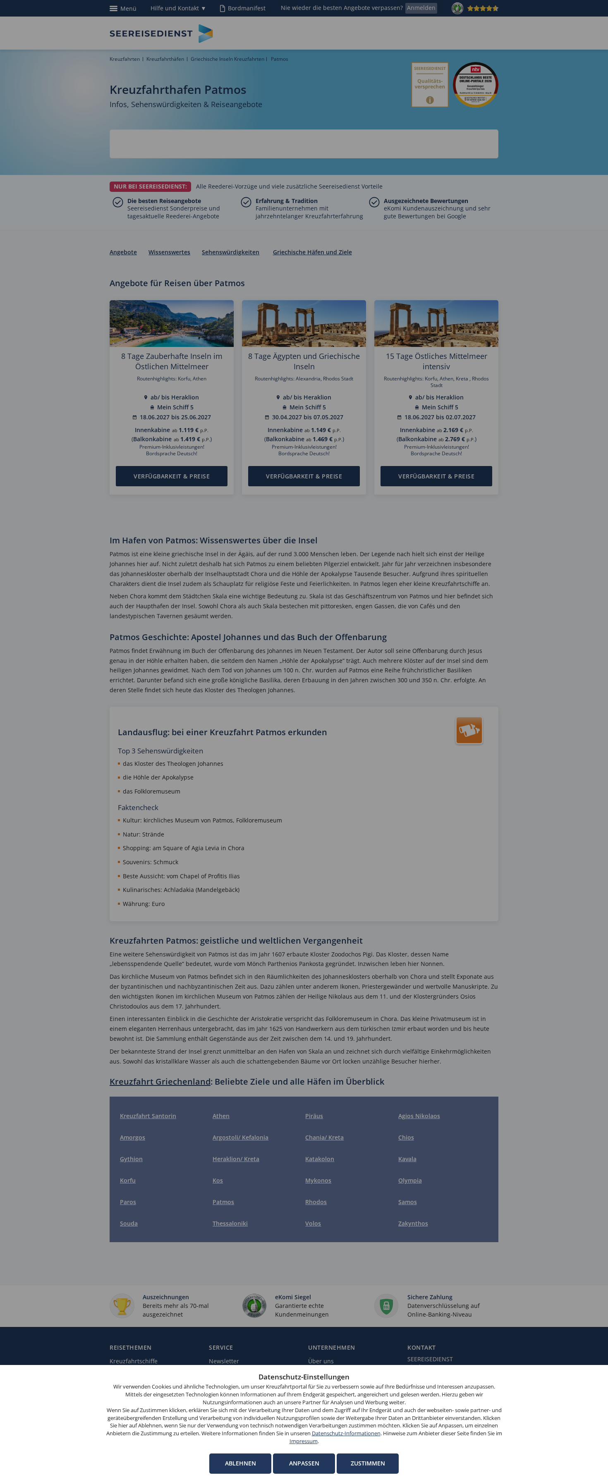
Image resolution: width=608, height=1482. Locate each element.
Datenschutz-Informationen (346, 1433)
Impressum (304, 1441)
